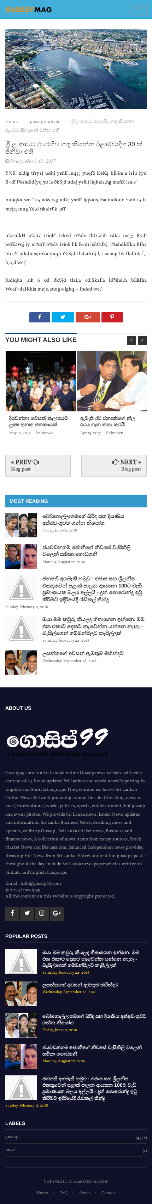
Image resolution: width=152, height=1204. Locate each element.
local (10, 1150)
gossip (11, 1137)
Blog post (21, 469)
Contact (108, 1193)
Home (12, 122)
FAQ (63, 1193)
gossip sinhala (45, 122)
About (84, 1193)
